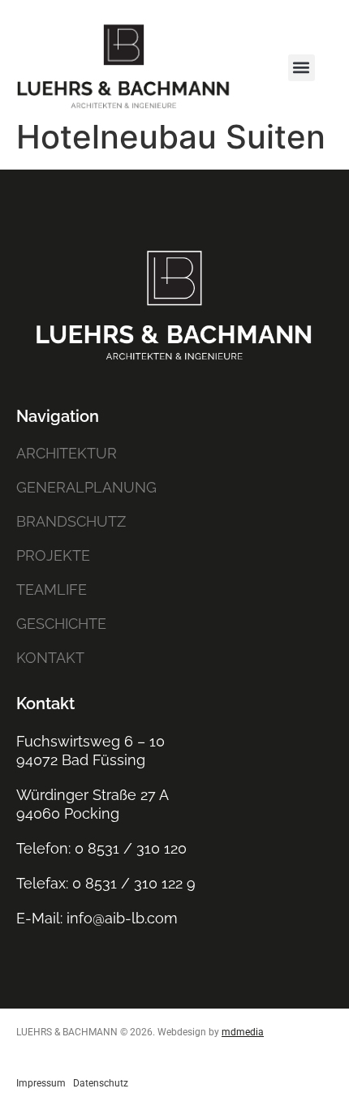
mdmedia (243, 1032)
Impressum (41, 1083)
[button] (301, 67)
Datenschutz (100, 1083)
